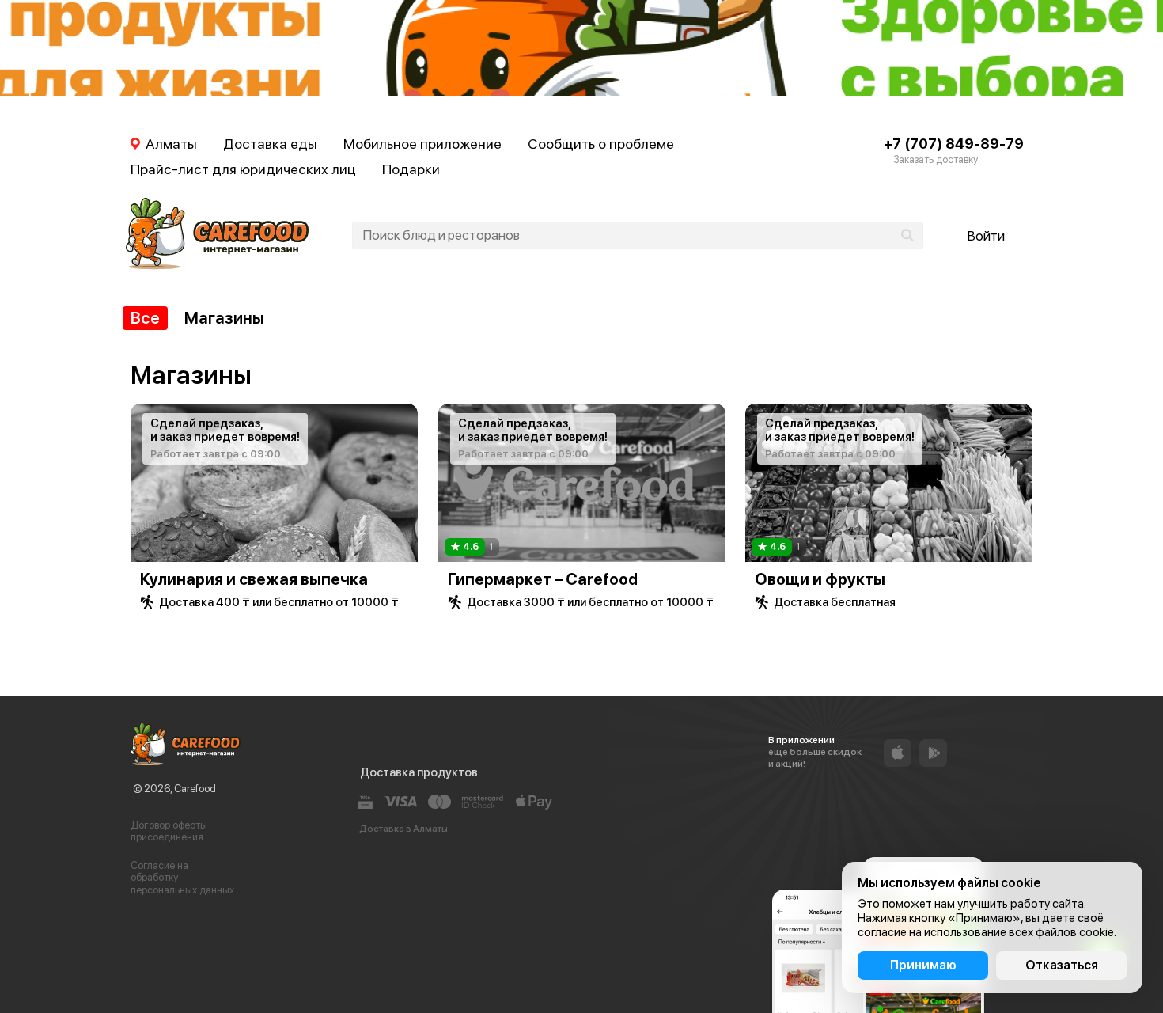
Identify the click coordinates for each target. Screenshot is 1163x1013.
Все (145, 318)
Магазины (224, 318)
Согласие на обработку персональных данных (182, 877)
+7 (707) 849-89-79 (954, 143)
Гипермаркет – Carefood (543, 579)
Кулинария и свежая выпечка (254, 579)
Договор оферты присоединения (169, 831)
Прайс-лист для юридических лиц (243, 169)
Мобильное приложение (422, 143)
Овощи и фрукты (820, 579)
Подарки (411, 169)
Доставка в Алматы (403, 828)
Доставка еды (270, 143)
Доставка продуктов (419, 772)
